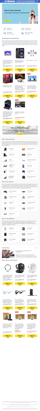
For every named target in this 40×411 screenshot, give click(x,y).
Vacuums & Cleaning (31, 176)
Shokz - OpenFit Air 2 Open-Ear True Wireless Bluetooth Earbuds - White (32, 276)
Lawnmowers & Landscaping (11, 177)
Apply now (9, 28)
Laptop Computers (30, 148)
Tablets (10, 159)
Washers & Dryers (12, 233)
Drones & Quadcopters (31, 159)
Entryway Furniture (12, 196)
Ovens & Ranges (12, 239)
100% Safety (9, 32)
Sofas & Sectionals (12, 191)
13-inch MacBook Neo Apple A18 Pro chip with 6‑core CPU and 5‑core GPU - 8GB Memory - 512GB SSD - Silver (8, 62)
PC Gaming (11, 148)
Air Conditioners (30, 233)
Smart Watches (12, 171)
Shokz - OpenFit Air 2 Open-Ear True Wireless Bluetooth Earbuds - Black (20, 276)
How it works (27, 28)
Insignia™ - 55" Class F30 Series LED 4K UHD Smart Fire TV (19, 112)
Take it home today (29, 32)
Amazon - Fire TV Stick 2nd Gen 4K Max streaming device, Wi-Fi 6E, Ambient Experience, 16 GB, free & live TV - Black (7, 325)
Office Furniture (12, 207)
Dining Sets (11, 202)
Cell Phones (29, 165)
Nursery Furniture (30, 207)
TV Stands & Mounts (31, 202)
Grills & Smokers (30, 171)
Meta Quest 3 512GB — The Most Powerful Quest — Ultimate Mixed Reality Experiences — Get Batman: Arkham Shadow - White (20, 87)
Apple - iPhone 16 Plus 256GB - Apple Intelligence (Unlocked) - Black (19, 61)
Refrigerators (11, 228)
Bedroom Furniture (31, 196)
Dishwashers (29, 228)
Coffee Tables (30, 191)
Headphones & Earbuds (12, 165)
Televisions (29, 154)
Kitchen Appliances (31, 239)
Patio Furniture (12, 213)
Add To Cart (7, 70)
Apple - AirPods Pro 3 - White (32, 60)
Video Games (11, 154)
